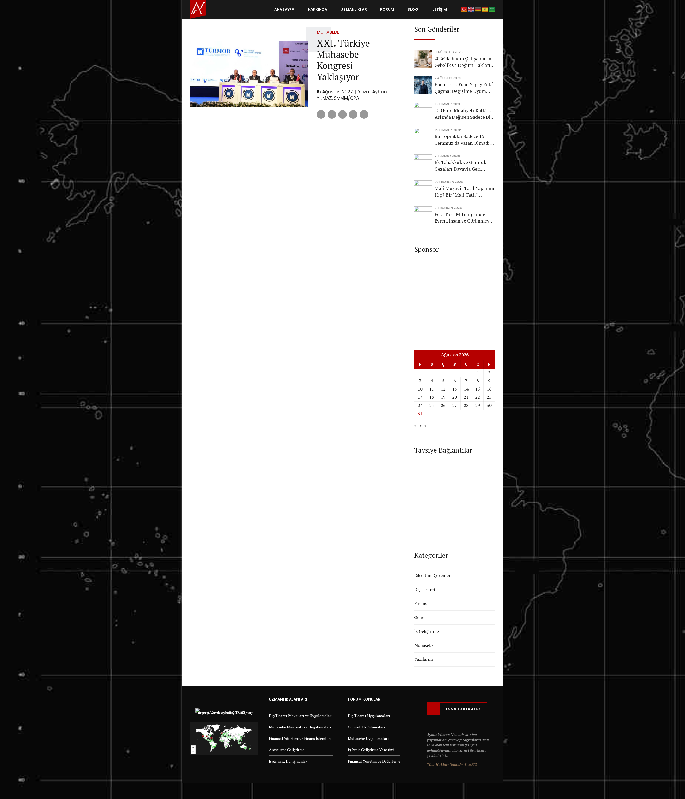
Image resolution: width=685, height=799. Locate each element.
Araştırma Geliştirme (287, 749)
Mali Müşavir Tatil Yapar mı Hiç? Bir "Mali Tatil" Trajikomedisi (464, 191)
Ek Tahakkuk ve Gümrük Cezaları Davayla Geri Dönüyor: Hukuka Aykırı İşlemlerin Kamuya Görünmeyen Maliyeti (460, 165)
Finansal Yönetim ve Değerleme (374, 761)
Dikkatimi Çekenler (432, 575)
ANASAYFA (284, 9)
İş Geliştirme (426, 631)
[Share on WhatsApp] (364, 114)
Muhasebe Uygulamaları (368, 738)
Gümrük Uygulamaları (366, 726)
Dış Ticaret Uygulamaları (369, 715)
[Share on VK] (353, 114)
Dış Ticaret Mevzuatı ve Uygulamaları (301, 715)
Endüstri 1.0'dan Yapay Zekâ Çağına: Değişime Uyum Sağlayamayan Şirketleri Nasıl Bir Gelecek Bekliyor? (464, 87)
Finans (420, 603)
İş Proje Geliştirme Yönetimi (371, 749)
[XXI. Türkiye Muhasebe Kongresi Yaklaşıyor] (249, 74)
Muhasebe (328, 32)
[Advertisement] (454, 299)
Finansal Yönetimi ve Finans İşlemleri (300, 738)
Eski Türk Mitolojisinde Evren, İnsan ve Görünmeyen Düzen (464, 217)
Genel (419, 617)
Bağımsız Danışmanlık (288, 761)
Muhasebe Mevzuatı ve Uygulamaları (300, 726)
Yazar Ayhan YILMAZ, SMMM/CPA (352, 95)
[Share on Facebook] (321, 114)
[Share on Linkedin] (342, 114)
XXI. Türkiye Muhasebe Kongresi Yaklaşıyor (343, 60)
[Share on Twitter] (332, 114)
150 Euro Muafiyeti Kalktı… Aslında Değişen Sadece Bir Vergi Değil (464, 113)
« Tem (420, 425)
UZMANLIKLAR (354, 9)
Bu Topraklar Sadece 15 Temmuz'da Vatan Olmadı (462, 139)
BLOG (413, 9)
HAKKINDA (317, 9)
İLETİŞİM (439, 9)
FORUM (387, 9)
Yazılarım (423, 659)
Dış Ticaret (425, 589)
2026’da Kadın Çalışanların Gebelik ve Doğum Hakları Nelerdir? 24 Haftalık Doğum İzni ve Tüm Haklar (463, 61)
